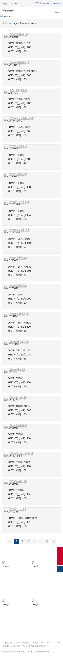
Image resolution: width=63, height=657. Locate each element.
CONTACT (38, 611)
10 (46, 541)
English (45, 3)
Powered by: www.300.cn (16, 651)
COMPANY (9, 573)
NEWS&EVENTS (13, 611)
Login (5, 3)
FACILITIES (38, 573)
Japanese (56, 3)
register (14, 3)
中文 (37, 3)
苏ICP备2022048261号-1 (38, 645)
